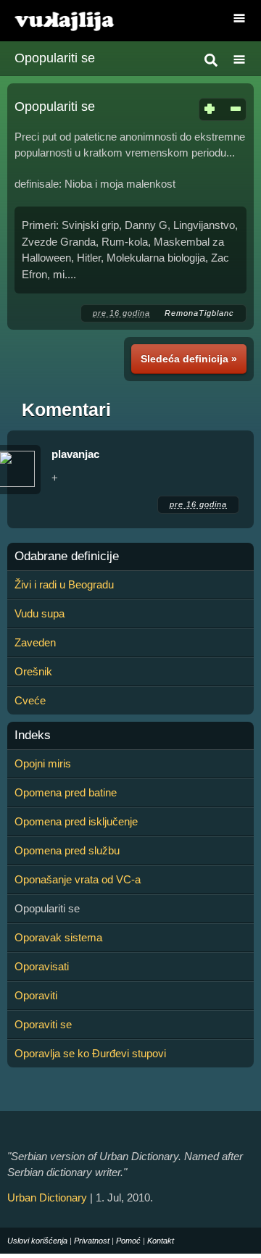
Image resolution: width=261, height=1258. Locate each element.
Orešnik (33, 671)
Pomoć (128, 1240)
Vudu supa (39, 613)
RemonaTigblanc (199, 313)
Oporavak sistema (58, 937)
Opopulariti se (54, 58)
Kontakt (160, 1240)
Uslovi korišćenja (37, 1240)
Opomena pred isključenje (76, 821)
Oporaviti (35, 995)
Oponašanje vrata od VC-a (77, 879)
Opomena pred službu (67, 850)
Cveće (30, 700)
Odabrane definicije (66, 556)
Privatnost (91, 1240)
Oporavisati (41, 966)
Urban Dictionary (47, 1197)
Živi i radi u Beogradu (64, 584)
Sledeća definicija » (189, 359)
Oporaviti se (43, 1024)
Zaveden (35, 642)
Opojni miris (42, 763)
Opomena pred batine (65, 792)
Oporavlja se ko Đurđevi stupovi (90, 1053)
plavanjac (75, 454)
